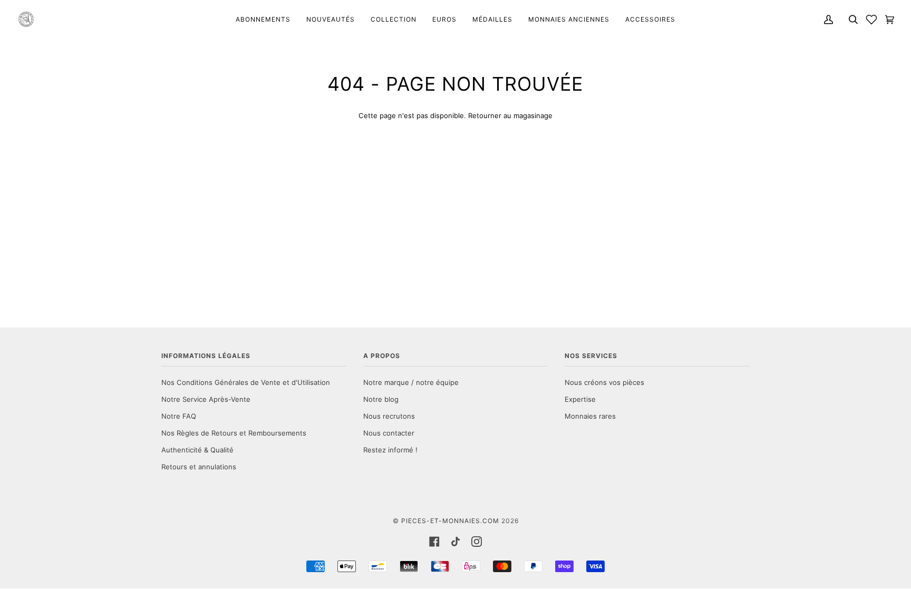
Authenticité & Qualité (197, 450)
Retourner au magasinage (510, 115)
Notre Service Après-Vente (205, 399)
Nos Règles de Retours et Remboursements (233, 433)
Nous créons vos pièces (604, 382)
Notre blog (381, 399)
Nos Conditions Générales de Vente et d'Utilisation (245, 382)
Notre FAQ (178, 416)
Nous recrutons (389, 416)
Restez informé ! (390, 450)
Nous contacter (388, 433)
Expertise (580, 399)
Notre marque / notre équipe (411, 382)
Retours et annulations (198, 466)
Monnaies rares (590, 416)
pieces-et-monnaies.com (450, 521)
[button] (871, 19)
